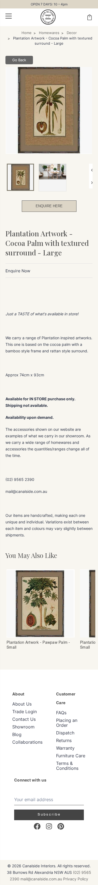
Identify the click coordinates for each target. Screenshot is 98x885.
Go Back (19, 60)
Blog (17, 734)
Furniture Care (70, 755)
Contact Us (24, 719)
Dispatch (65, 733)
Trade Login (24, 711)
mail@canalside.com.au (41, 879)
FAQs (61, 712)
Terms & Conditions (67, 766)
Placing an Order (66, 723)
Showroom (23, 727)
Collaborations (27, 742)
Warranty (65, 748)
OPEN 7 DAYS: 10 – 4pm (49, 4)
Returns (64, 740)
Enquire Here (49, 206)
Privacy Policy (75, 879)
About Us (22, 704)
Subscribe (49, 814)
